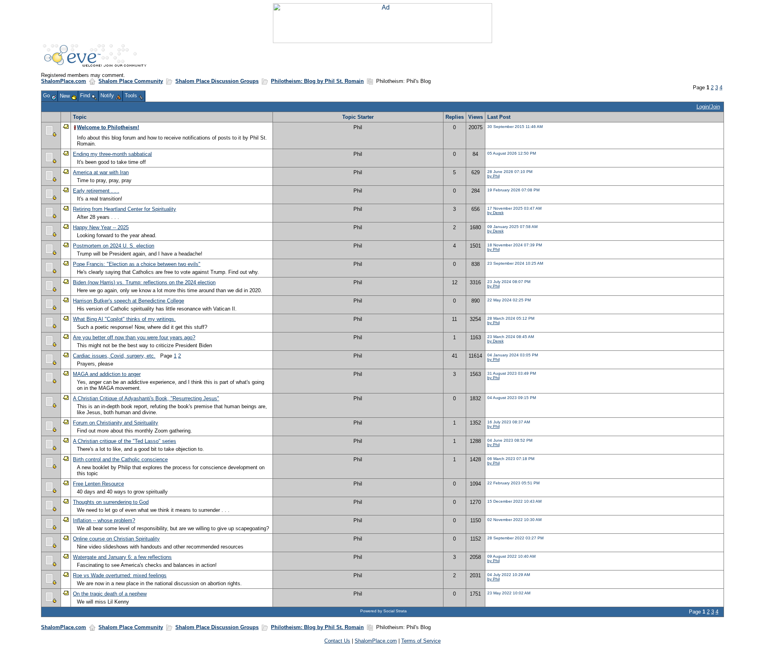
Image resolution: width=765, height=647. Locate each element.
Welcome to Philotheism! (108, 127)
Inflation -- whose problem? (104, 520)
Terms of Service (421, 641)
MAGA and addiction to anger (107, 374)
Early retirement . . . (96, 191)
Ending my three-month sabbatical (112, 154)
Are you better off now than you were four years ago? (134, 337)
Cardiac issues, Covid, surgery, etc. (114, 356)
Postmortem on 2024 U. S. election (113, 246)
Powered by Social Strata (383, 611)
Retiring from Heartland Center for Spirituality (124, 209)
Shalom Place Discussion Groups (217, 81)
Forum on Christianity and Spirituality (115, 423)
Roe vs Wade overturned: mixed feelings (120, 575)
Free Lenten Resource (98, 484)
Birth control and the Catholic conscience (120, 459)
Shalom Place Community (130, 81)
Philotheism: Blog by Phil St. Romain (317, 81)
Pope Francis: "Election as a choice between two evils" (136, 264)
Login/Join (708, 107)
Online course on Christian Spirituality (116, 539)
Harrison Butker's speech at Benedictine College (128, 301)
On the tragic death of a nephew (110, 594)
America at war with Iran (101, 172)
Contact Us (337, 641)
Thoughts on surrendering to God (111, 502)
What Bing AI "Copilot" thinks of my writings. (124, 319)
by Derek (495, 212)
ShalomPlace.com (63, 81)
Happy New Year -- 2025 (101, 227)
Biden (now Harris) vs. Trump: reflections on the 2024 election (144, 282)
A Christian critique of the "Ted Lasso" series (124, 441)
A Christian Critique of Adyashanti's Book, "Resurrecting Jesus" (146, 398)
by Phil (493, 176)
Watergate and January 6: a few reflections (122, 557)
